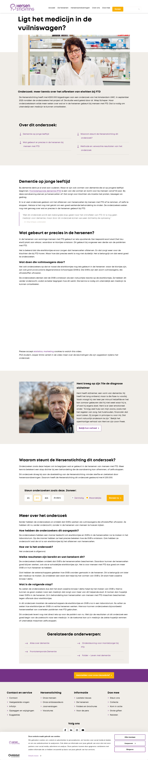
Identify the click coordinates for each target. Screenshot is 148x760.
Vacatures (48, 711)
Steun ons (115, 698)
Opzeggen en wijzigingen (21, 711)
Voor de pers (82, 711)
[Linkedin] (71, 730)
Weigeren (129, 749)
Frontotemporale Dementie (43, 652)
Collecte (114, 702)
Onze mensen (49, 698)
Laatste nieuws (83, 698)
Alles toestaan (130, 737)
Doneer (118, 9)
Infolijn (12, 707)
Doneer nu (114, 498)
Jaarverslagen (50, 707)
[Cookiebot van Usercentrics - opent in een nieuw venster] (14, 755)
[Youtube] (82, 730)
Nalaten (114, 715)
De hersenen (82, 702)
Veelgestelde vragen (19, 702)
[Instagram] (76, 730)
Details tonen (33, 756)
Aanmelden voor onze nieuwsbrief (93, 675)
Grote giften (116, 711)
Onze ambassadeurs (53, 702)
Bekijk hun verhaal (88, 428)
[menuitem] (51, 8)
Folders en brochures (86, 707)
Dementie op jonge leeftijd (36, 134)
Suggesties (14, 715)
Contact (13, 698)
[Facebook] (65, 730)
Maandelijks (95, 498)
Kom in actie (116, 707)
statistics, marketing (44, 352)
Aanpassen (128, 743)
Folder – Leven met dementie (96, 656)
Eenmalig (79, 498)
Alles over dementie (39, 643)
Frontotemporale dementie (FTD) (45, 191)
